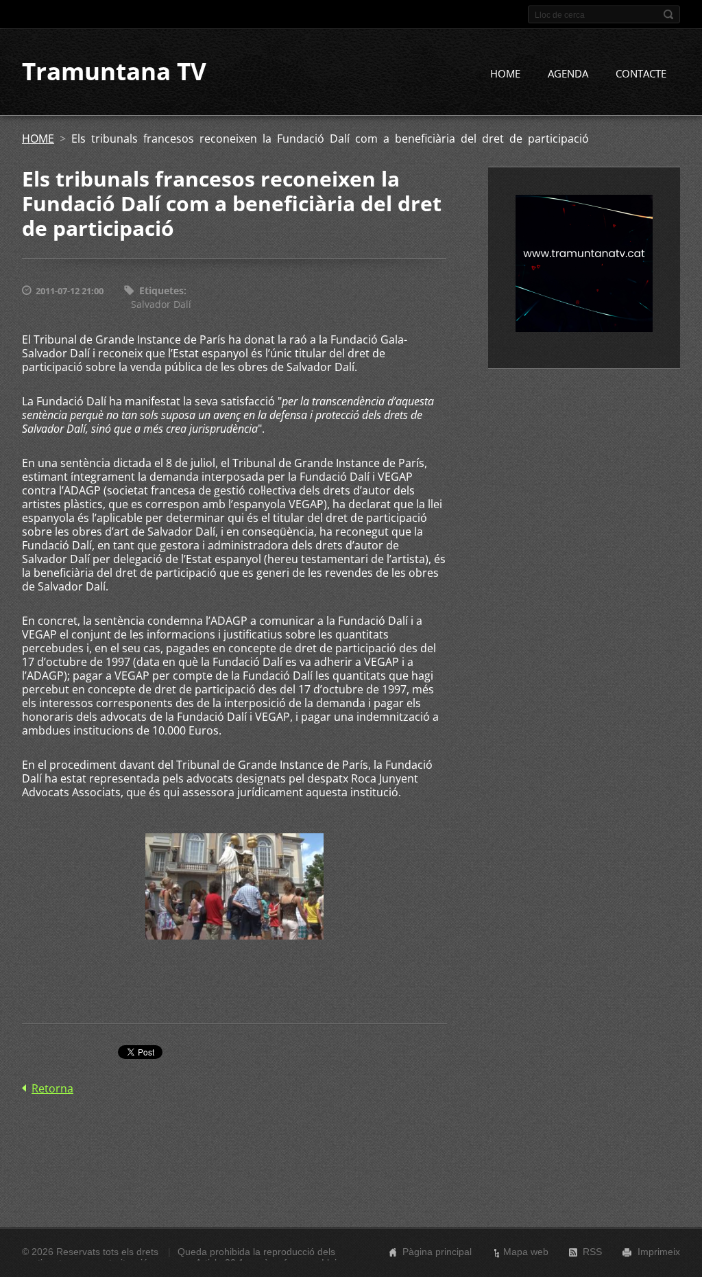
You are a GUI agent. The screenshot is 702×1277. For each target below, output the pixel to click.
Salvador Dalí (161, 304)
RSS (592, 1251)
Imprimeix (659, 1251)
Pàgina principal (437, 1251)
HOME (505, 73)
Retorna (52, 1088)
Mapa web (525, 1251)
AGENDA (568, 73)
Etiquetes (161, 290)
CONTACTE (641, 73)
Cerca (668, 14)
